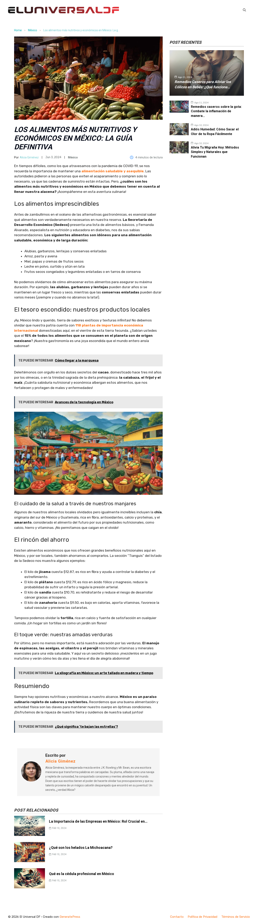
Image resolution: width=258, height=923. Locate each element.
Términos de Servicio (235, 917)
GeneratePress (70, 917)
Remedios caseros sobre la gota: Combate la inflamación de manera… (216, 111)
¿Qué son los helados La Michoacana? (80, 847)
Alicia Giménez (29, 157)
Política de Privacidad (202, 917)
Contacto (177, 917)
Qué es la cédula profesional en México (81, 874)
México (32, 30)
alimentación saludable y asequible (112, 171)
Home (18, 30)
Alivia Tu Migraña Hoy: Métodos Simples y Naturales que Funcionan (215, 152)
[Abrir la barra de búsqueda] (244, 10)
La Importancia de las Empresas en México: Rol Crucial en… (98, 821)
